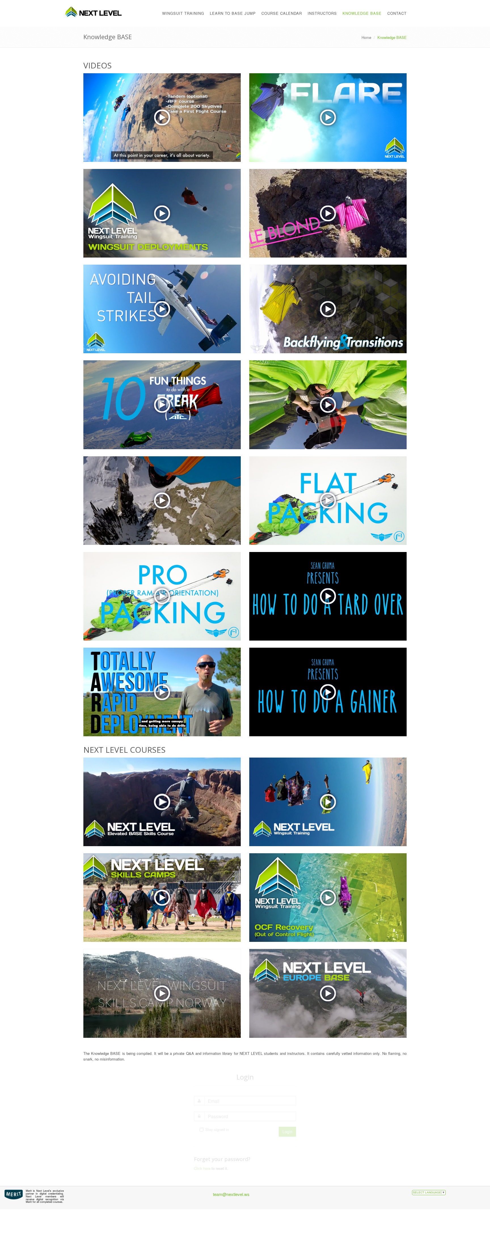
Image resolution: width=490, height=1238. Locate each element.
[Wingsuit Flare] (328, 117)
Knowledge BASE (362, 13)
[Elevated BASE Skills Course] (162, 802)
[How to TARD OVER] (328, 596)
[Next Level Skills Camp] (162, 897)
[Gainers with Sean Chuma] (328, 692)
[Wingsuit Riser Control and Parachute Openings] (328, 404)
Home (366, 37)
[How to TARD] (162, 692)
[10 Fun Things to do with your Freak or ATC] (162, 404)
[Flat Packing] (328, 500)
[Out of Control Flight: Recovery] (328, 897)
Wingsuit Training (183, 13)
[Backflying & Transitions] (328, 309)
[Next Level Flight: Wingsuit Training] (328, 802)
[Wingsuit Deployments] (162, 213)
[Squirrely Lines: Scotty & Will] (162, 500)
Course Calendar (281, 13)
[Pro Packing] (162, 596)
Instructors (322, 13)
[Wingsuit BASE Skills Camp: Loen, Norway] (162, 993)
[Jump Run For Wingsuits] (162, 309)
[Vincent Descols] (328, 213)
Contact (397, 13)
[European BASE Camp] (328, 993)
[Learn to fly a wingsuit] (162, 117)
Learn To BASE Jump (233, 13)
